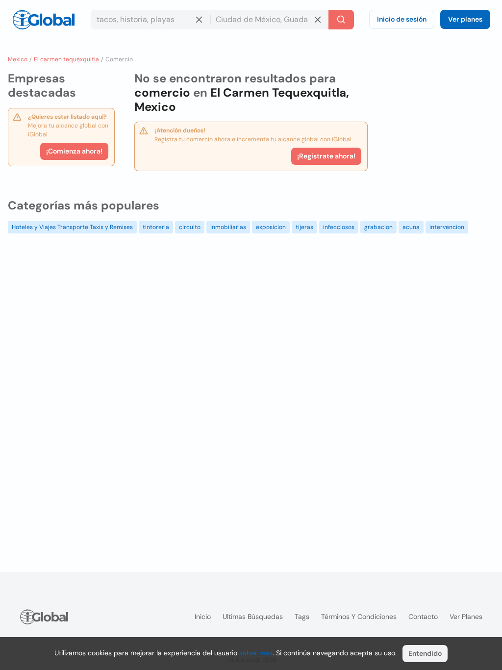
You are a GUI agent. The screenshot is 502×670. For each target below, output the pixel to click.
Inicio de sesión (402, 19)
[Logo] (43, 19)
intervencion (446, 227)
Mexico (17, 59)
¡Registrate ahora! (326, 156)
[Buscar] (341, 19)
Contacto (423, 616)
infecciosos (338, 227)
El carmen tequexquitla (66, 59)
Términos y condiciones (359, 616)
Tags (302, 616)
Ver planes (465, 19)
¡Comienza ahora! (74, 151)
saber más (256, 652)
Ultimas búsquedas (253, 616)
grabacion (378, 227)
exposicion (271, 227)
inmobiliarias (228, 227)
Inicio (203, 616)
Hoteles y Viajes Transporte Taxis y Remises (72, 227)
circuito (190, 227)
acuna (411, 227)
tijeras (304, 227)
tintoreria (156, 227)
